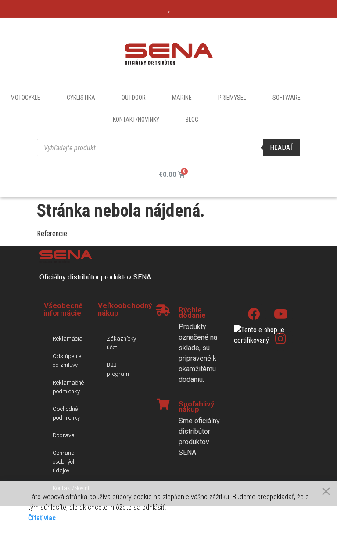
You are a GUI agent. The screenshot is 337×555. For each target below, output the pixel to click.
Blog (192, 119)
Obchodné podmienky (66, 413)
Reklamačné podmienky (68, 387)
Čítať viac (42, 518)
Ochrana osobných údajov (64, 462)
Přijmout (50, 537)
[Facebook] (254, 314)
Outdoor (134, 97)
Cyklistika (81, 97)
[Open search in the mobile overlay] (168, 147)
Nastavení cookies (281, 537)
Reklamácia (67, 338)
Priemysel (232, 97)
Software (286, 97)
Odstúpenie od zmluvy (67, 360)
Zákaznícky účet (121, 343)
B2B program (118, 369)
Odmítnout (96, 537)
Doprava (64, 435)
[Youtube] (281, 314)
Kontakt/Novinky (136, 119)
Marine (182, 97)
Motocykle (25, 97)
